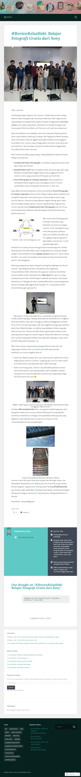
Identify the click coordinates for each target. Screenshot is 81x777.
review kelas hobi (65, 552)
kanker (7, 732)
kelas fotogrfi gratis (66, 542)
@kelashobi (32, 487)
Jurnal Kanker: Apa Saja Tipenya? (19, 667)
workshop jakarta (10, 760)
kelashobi (57, 546)
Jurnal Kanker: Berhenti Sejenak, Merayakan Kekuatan (25, 655)
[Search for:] (66, 726)
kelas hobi (57, 544)
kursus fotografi (59, 548)
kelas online (8, 739)
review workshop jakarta (12, 756)
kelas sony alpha (67, 544)
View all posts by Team (26, 537)
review (56, 552)
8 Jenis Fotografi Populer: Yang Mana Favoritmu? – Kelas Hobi (42, 599)
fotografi (56, 540)
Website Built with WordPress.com (17, 772)
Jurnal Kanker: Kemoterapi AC (18, 658)
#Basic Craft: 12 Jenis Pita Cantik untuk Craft (22, 640)
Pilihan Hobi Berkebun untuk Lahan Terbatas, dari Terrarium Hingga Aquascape (63, 570)
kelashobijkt (65, 546)
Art (6, 729)
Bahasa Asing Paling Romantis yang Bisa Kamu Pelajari (64, 563)
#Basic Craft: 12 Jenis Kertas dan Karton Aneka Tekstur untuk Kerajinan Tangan (33, 637)
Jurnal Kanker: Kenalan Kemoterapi (19, 664)
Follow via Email (13, 675)
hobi (61, 540)
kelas (65, 540)
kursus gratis (68, 550)
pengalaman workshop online (13, 746)
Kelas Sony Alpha (34, 349)
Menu (9, 17)
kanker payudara (16, 732)
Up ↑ (75, 772)
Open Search (75, 17)
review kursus (58, 554)
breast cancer (14, 729)
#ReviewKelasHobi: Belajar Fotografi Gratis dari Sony (36, 36)
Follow (11, 687)
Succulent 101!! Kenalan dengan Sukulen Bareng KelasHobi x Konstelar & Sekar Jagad (35, 643)
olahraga (17, 739)
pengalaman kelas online (12, 742)
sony (65, 554)
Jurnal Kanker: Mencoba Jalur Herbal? (20, 661)
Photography (58, 535)
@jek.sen (58, 275)
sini (57, 361)
